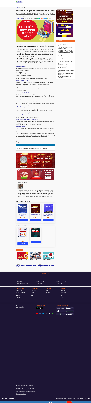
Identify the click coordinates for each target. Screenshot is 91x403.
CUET (32, 295)
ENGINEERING (19, 299)
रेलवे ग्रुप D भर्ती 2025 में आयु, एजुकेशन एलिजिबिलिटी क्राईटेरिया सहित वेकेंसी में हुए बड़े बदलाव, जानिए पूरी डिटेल (65, 57)
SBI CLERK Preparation (20, 292)
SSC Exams (32, 1)
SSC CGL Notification (40, 278)
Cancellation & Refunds (71, 398)
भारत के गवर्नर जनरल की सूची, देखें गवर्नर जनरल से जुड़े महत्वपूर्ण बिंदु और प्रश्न (66, 67)
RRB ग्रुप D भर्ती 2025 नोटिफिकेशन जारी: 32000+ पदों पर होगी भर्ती (65, 48)
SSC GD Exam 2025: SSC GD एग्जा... (23, 260)
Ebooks (62, 295)
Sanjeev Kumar (20, 18)
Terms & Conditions (80, 398)
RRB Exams (38, 1)
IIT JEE (32, 292)
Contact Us (48, 292)
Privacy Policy (87, 398)
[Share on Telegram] (40, 18)
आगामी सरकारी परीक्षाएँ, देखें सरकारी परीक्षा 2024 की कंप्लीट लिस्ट (65, 74)
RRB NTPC (18, 278)
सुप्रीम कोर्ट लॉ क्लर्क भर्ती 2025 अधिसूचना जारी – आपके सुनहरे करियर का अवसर (66, 64)
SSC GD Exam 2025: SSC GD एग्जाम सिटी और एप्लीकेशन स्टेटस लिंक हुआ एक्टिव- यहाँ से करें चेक (65, 44)
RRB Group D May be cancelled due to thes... (47, 260)
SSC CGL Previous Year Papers (42, 281)
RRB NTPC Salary (19, 281)
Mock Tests (63, 290)
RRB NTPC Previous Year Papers (22, 283)
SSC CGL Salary (39, 283)
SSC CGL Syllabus (39, 279)
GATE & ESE (33, 290)
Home (17, 7)
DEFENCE (18, 297)
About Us (48, 290)
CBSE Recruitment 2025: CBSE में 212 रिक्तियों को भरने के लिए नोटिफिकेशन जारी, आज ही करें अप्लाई (66, 70)
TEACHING (18, 295)
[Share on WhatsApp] (38, 18)
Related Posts (19, 250)
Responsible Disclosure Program (60, 398)
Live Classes (63, 292)
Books (62, 297)
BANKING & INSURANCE (20, 290)
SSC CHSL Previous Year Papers (62, 281)
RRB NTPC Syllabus (19, 279)
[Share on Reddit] (42, 18)
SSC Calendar (45, 1)
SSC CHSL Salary (59, 283)
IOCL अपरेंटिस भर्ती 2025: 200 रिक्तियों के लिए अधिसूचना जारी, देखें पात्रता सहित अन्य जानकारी (65, 61)
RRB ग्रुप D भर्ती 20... (33, 259)
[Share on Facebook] (44, 18)
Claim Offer (69, 402)
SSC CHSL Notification (60, 278)
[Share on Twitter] (46, 18)
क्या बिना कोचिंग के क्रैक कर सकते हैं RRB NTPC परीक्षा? (65, 77)
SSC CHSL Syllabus (59, 279)
